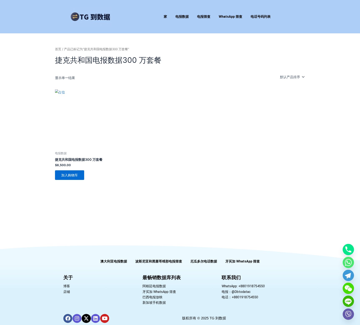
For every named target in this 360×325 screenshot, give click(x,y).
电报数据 (182, 17)
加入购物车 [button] (69, 175)
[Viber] (348, 314)
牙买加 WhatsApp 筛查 (242, 261)
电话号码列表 (261, 17)
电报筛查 (203, 17)
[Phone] (348, 249)
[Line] (348, 301)
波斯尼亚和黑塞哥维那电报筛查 (158, 261)
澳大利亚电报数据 (113, 261)
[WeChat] (348, 288)
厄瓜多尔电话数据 (203, 261)
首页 (58, 49)
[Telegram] (348, 275)
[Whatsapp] (348, 262)
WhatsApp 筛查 (230, 17)
